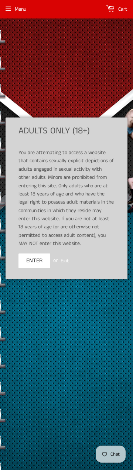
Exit (65, 260)
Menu (20, 9)
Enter (34, 260)
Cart (122, 9)
